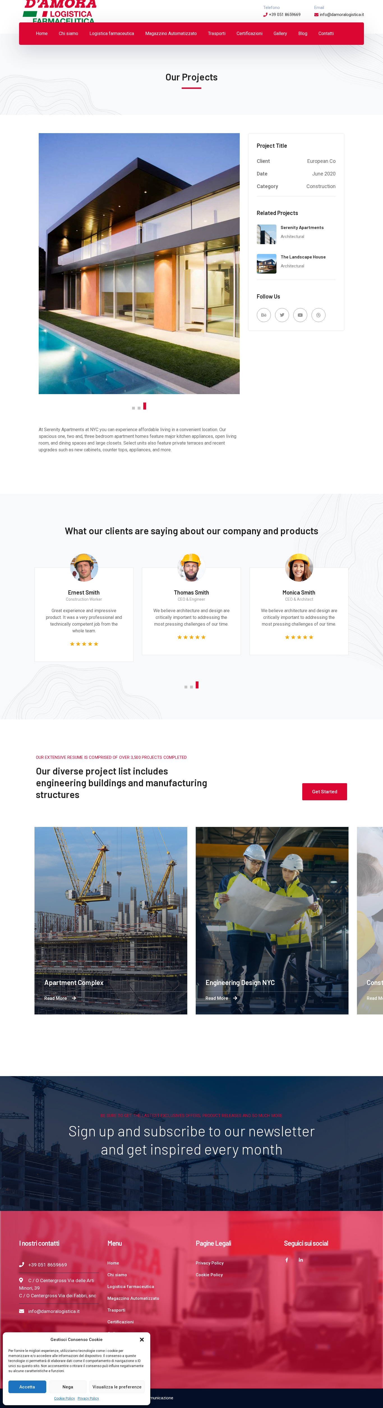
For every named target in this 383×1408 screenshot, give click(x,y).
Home (113, 1263)
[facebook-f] (287, 1260)
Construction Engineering (262, 982)
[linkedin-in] (301, 1260)
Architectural (292, 236)
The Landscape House (303, 256)
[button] (142, 1339)
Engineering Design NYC (99, 982)
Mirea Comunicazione (153, 1397)
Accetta (27, 1386)
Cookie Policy (64, 1398)
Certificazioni (120, 1321)
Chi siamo (117, 1274)
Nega (68, 1386)
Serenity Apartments (302, 227)
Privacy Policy (88, 1398)
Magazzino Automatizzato (133, 1298)
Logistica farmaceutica (130, 1286)
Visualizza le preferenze (117, 1386)
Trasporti (116, 1310)
